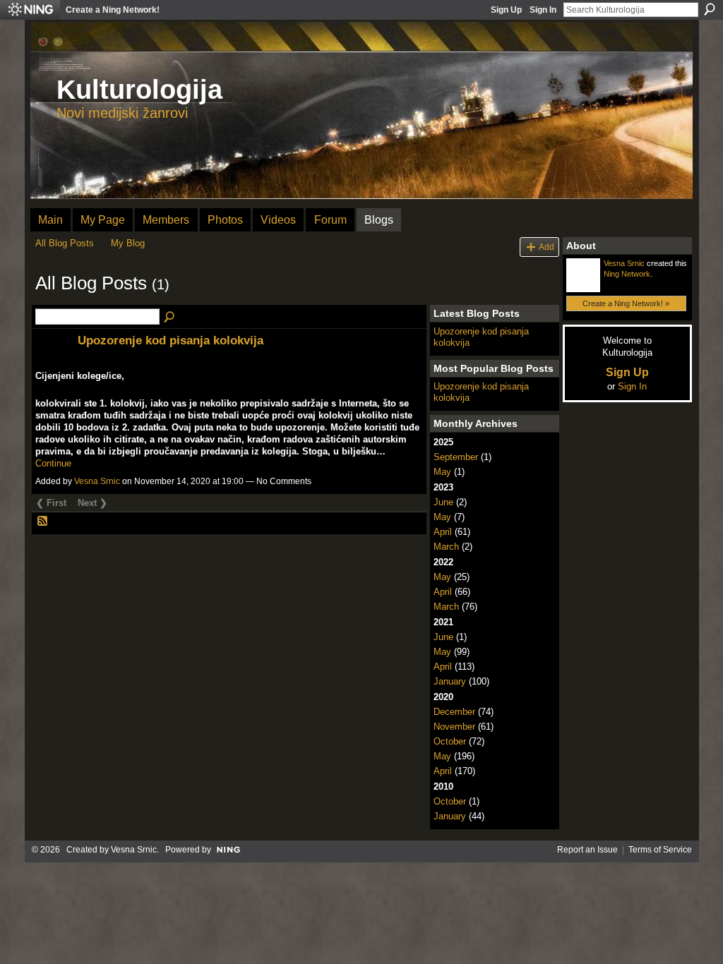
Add (546, 246)
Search (709, 9)
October (450, 741)
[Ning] (30, 10)
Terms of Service (660, 850)
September (456, 457)
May (442, 471)
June (443, 502)
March (446, 546)
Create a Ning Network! (113, 10)
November (454, 726)
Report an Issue (587, 850)
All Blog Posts (64, 243)
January (450, 681)
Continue (53, 463)
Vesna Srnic (97, 481)
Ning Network (627, 274)
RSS (43, 521)
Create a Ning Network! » (625, 303)
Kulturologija (139, 89)
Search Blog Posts (170, 317)
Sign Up (506, 10)
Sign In (543, 10)
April (443, 531)
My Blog (128, 243)
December (454, 711)
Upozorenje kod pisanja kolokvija (170, 340)
